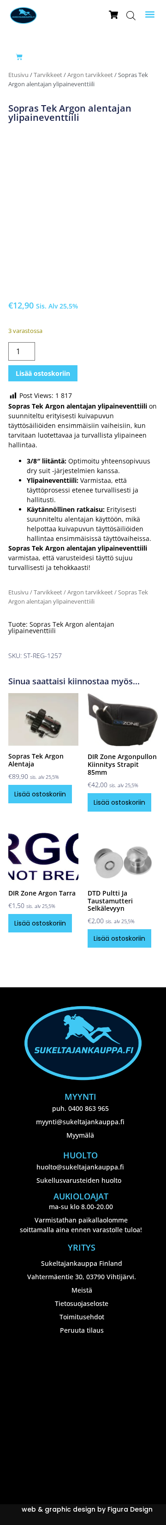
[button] (150, 14)
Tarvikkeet (48, 75)
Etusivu (18, 75)
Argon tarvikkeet (90, 75)
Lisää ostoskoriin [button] (40, 794)
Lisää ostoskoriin (43, 373)
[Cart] (19, 57)
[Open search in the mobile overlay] (131, 15)
